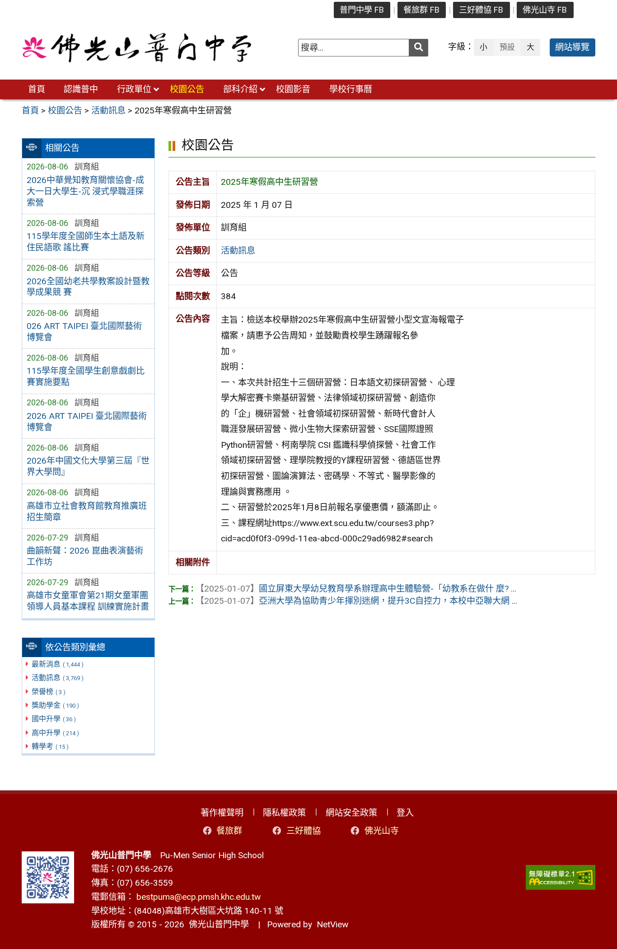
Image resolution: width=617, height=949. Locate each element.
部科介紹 (240, 89)
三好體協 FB (481, 9)
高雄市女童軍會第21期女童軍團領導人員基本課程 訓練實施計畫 (88, 601)
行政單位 (134, 89)
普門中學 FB (362, 9)
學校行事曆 (350, 89)
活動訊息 (58, 677)
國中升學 (54, 718)
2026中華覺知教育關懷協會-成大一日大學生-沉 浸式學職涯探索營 (85, 191)
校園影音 (293, 89)
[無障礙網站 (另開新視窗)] (560, 877)
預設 (507, 47)
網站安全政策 (351, 813)
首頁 (36, 89)
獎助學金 (55, 705)
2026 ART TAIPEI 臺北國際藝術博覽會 (87, 421)
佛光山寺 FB (545, 9)
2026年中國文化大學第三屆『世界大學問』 (88, 466)
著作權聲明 (222, 813)
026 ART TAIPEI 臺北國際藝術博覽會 (84, 332)
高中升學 (55, 732)
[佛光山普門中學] (136, 47)
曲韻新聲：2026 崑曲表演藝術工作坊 (85, 556)
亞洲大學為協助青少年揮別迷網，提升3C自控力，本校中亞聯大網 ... (356, 601)
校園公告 (187, 89)
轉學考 (50, 746)
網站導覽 (572, 47)
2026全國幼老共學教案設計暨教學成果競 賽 (88, 287)
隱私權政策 (284, 813)
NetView (332, 924)
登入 (405, 813)
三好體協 (303, 831)
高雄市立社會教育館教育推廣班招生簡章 (87, 511)
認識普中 (81, 89)
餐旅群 (229, 831)
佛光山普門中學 (216, 924)
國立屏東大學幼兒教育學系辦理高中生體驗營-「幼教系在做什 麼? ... (356, 588)
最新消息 (58, 664)
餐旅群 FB (421, 9)
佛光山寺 (382, 831)
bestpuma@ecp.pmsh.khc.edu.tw (198, 897)
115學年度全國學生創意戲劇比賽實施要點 (86, 376)
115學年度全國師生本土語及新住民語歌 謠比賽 (86, 242)
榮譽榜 (48, 691)
